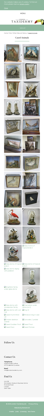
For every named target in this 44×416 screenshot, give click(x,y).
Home (6, 33)
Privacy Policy (33, 404)
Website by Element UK (22, 408)
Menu (23, 13)
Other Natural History (20, 33)
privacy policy (24, 4)
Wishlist (22, 28)
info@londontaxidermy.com (13, 370)
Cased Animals (32, 33)
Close (6, 8)
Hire (10, 33)
